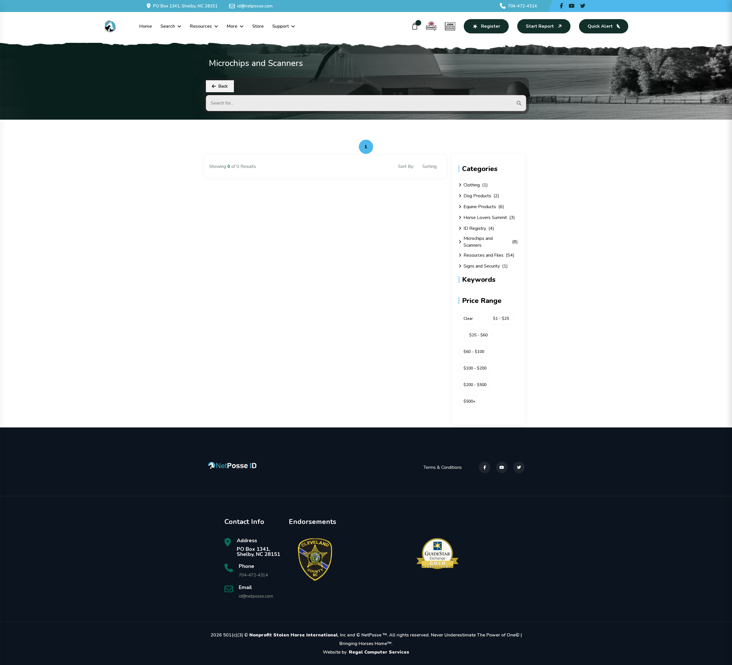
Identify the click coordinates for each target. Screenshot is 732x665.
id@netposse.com (255, 6)
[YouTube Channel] (571, 6)
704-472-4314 (522, 6)
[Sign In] (450, 26)
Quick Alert (600, 26)
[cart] (414, 26)
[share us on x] (582, 6)
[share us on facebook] (561, 6)
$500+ (470, 401)
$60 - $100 (474, 351)
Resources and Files (489, 255)
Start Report (540, 26)
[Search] (519, 103)
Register (490, 26)
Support (280, 26)
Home (145, 26)
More (232, 26)
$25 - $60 (478, 335)
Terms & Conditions (442, 467)
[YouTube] (502, 467)
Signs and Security (486, 266)
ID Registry (479, 228)
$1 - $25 (501, 318)
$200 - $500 (475, 384)
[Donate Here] (431, 26)
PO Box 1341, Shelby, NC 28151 (185, 6)
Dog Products (481, 196)
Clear (468, 318)
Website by (366, 652)
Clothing (476, 185)
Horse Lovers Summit (489, 217)
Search (167, 26)
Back (223, 86)
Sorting (430, 166)
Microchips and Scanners (491, 241)
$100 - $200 (475, 368)
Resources (201, 26)
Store (258, 26)
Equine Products (484, 207)
